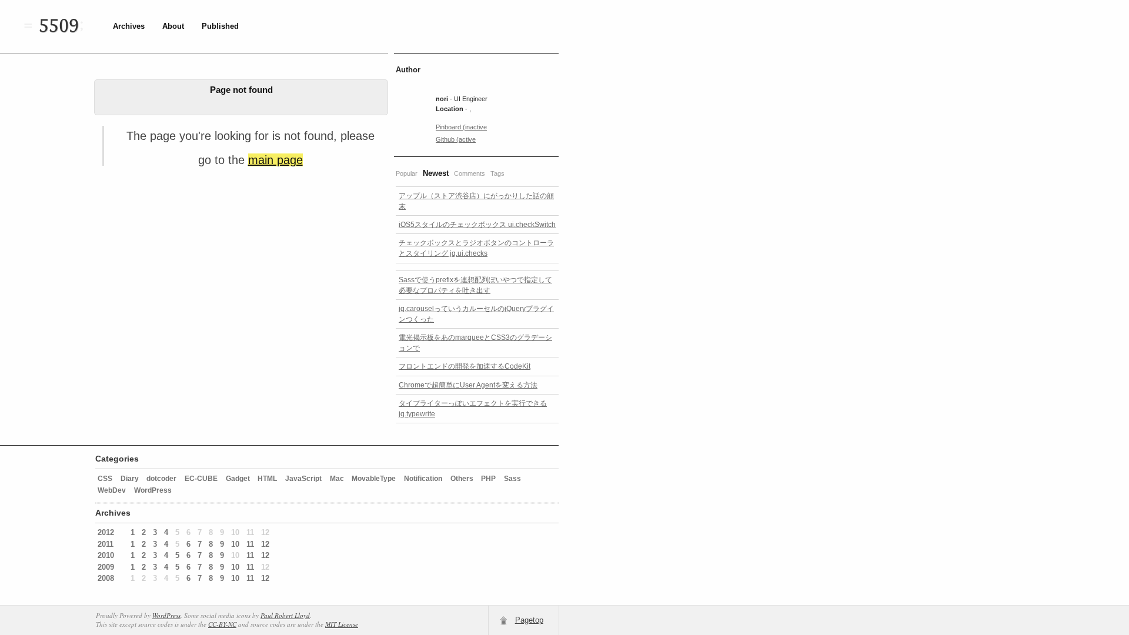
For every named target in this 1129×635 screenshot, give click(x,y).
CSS (105, 478)
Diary (130, 478)
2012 (106, 532)
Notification (423, 478)
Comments (469, 173)
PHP (488, 478)
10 (235, 544)
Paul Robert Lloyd (285, 615)
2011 (105, 544)
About (173, 26)
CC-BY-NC (222, 624)
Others (461, 478)
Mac (337, 478)
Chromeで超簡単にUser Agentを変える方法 (468, 385)
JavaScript (303, 478)
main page (275, 159)
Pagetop (529, 620)
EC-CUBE (201, 478)
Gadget (238, 478)
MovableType (374, 478)
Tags (497, 173)
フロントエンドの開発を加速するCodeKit (464, 366)
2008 (106, 578)
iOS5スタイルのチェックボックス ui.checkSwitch (477, 224)
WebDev (112, 490)
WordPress (153, 490)
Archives (129, 26)
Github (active (456, 139)
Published (220, 26)
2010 (106, 555)
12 (265, 544)
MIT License (341, 624)
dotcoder (161, 478)
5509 (59, 26)
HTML (267, 478)
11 (250, 544)
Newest (436, 173)
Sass (512, 478)
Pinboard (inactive (461, 127)
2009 (106, 567)
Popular (406, 173)
